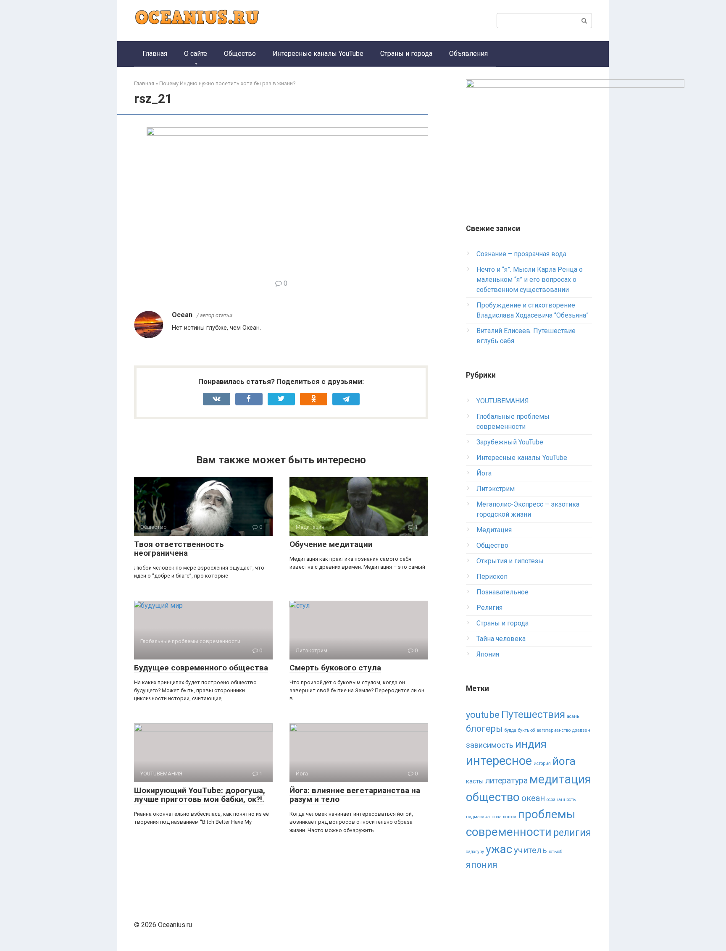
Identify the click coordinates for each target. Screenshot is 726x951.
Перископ (492, 577)
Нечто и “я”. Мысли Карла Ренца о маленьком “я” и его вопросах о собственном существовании (529, 279)
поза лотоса (504, 817)
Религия (489, 608)
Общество (240, 54)
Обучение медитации (331, 544)
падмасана (478, 817)
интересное (499, 761)
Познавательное (502, 592)
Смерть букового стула (335, 668)
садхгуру (475, 851)
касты (475, 781)
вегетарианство (554, 730)
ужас (499, 849)
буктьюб (526, 730)
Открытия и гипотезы (510, 561)
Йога (484, 473)
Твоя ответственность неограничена (179, 548)
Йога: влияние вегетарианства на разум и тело (354, 794)
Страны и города (406, 54)
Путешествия (533, 714)
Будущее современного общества (201, 668)
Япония (487, 654)
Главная (154, 54)
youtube (483, 714)
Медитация (494, 530)
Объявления (468, 54)
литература (506, 780)
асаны (574, 716)
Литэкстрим (495, 489)
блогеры (484, 728)
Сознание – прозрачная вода (521, 254)
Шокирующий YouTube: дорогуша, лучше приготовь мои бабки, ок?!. (199, 794)
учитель (530, 850)
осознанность (561, 799)
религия (572, 832)
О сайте (195, 54)
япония (481, 864)
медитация (560, 779)
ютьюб (555, 851)
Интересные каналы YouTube (318, 54)
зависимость (489, 745)
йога (564, 761)
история (542, 763)
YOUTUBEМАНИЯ (502, 401)
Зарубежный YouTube (509, 442)
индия (531, 744)
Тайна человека (501, 639)
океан (533, 798)
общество (493, 797)
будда (510, 730)
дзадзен (581, 730)
